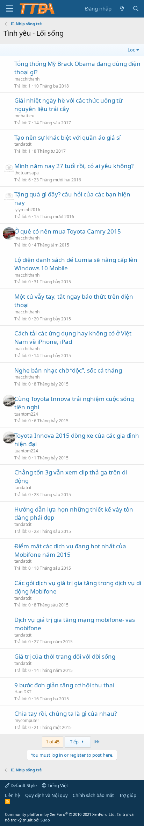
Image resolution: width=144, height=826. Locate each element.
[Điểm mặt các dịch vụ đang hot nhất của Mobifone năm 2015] (9, 548)
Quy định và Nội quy (46, 795)
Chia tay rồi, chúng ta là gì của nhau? (65, 713)
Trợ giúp (127, 795)
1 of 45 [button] (52, 741)
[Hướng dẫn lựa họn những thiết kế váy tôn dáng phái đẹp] (9, 511)
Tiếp (75, 741)
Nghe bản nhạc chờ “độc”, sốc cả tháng (68, 370)
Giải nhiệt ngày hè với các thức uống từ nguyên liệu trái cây (68, 104)
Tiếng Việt (57, 785)
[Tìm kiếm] (136, 8)
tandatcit (22, 144)
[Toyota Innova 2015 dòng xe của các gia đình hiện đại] (9, 437)
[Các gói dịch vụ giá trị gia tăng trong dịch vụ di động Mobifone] (9, 585)
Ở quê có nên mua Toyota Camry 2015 (67, 231)
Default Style (23, 785)
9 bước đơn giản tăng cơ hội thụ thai (64, 685)
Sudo (45, 819)
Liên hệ (12, 795)
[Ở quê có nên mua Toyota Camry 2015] (9, 233)
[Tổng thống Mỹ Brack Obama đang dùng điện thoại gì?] (9, 66)
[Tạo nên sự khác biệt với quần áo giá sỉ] (9, 139)
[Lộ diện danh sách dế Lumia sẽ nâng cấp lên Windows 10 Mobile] (9, 262)
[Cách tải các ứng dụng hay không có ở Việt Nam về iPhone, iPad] (9, 335)
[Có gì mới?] (122, 8)
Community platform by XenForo (60, 814)
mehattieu (24, 116)
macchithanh (26, 79)
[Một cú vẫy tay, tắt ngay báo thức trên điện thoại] (9, 298)
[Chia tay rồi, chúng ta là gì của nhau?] (9, 715)
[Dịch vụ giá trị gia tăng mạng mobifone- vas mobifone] (9, 622)
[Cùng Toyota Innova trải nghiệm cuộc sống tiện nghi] (9, 401)
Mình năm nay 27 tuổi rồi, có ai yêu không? (74, 166)
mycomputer (26, 720)
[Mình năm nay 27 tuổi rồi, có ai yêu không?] (9, 168)
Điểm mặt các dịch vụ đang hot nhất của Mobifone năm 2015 (70, 550)
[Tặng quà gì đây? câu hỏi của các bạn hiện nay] (9, 196)
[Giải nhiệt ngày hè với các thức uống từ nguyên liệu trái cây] (9, 102)
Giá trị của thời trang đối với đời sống (64, 656)
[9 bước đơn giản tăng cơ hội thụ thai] (9, 687)
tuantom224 (26, 414)
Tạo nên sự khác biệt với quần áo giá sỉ (67, 137)
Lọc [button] (131, 50)
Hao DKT (22, 692)
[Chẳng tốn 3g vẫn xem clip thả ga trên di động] (9, 474)
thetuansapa (26, 173)
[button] (9, 9)
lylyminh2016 (27, 210)
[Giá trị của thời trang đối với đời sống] (9, 658)
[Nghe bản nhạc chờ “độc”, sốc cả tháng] (9, 372)
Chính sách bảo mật (93, 795)
